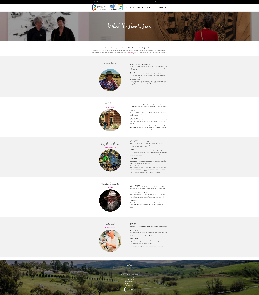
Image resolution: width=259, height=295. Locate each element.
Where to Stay (146, 7)
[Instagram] (95, 2)
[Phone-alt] (159, 2)
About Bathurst (136, 7)
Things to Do (162, 7)
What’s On (128, 7)
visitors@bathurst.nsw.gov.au (129, 270)
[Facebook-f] (93, 2)
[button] (155, 2)
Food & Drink (154, 7)
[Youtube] (97, 2)
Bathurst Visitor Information (132, 52)
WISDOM (131, 285)
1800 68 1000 (129, 265)
